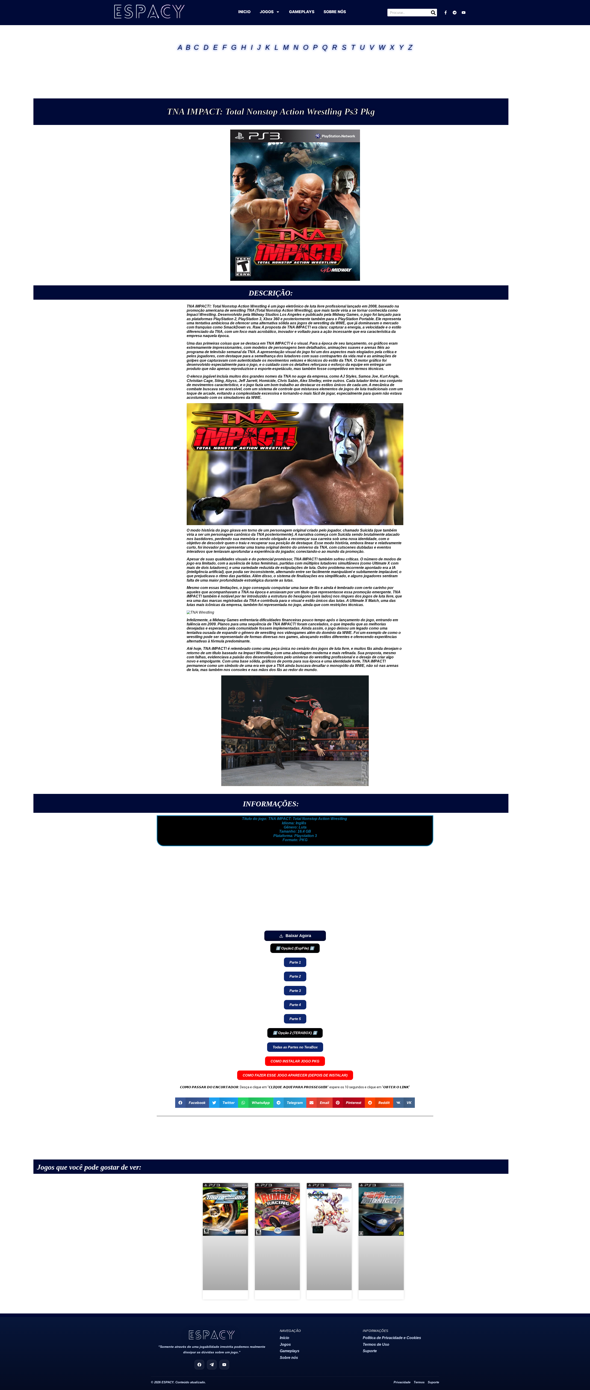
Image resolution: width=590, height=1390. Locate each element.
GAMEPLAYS (301, 11)
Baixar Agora (298, 935)
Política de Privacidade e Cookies (392, 1285)
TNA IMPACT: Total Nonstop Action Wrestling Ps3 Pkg (271, 111)
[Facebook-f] (445, 13)
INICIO (244, 11)
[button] (295, 948)
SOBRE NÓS (335, 11)
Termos (419, 1329)
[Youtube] (463, 13)
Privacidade (402, 1329)
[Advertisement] (295, 69)
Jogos (285, 1292)
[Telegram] (454, 13)
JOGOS (267, 11)
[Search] (433, 12)
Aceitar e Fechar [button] (570, 1382)
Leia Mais (241, 1382)
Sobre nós (289, 1305)
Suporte (370, 1298)
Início (284, 1285)
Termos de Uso (376, 1292)
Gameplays (289, 1298)
